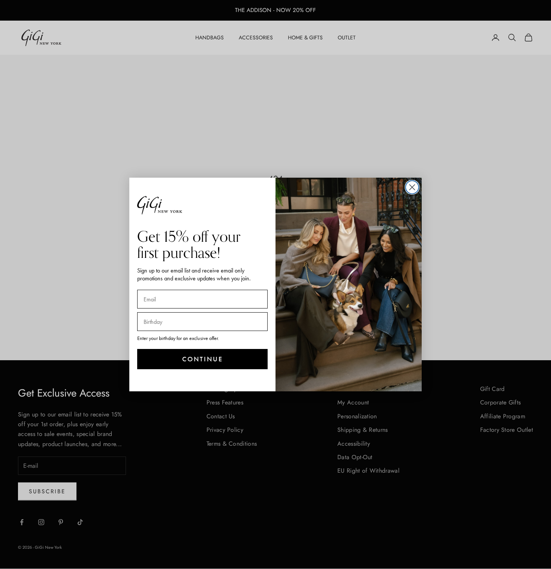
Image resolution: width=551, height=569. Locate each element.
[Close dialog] (412, 187)
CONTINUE (202, 359)
